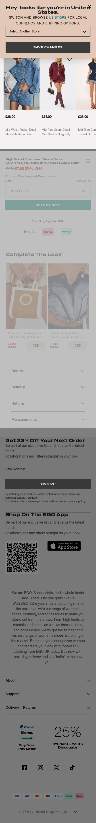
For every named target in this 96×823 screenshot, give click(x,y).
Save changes (48, 47)
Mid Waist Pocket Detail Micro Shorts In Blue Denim (21, 132)
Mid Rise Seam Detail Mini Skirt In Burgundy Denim (56, 132)
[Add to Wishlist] (33, 58)
